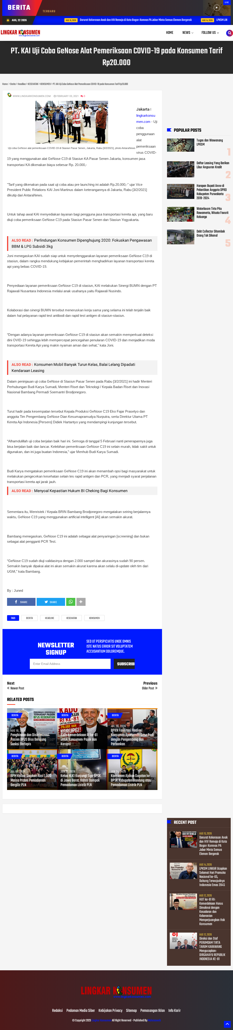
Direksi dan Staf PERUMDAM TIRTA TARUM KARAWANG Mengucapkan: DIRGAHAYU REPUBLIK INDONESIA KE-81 (212, 949)
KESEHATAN (71, 618)
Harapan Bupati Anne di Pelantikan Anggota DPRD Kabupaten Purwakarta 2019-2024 (212, 192)
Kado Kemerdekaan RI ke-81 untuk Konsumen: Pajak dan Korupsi (79, 740)
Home (169, 33)
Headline (49, 618)
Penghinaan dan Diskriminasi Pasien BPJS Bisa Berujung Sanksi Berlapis (29, 740)
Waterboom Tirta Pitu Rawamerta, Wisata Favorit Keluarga (212, 213)
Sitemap (131, 1010)
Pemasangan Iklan (152, 1010)
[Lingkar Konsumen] (116, 1001)
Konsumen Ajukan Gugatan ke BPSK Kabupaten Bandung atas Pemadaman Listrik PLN (131, 780)
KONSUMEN (94, 618)
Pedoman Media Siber (80, 1010)
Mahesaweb (154, 1020)
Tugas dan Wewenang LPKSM (210, 143)
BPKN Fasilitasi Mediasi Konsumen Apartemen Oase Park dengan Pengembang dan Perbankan (132, 737)
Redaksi (57, 1010)
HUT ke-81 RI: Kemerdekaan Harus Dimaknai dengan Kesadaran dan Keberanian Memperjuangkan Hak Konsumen (212, 912)
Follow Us (209, 33)
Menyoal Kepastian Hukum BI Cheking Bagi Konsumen (80, 490)
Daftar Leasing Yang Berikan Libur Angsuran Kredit (213, 165)
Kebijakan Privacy (110, 1010)
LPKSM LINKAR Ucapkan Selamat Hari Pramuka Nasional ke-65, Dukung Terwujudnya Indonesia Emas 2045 (213, 877)
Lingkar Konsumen (101, 1020)
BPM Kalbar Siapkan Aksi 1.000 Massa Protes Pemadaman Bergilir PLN (30, 780)
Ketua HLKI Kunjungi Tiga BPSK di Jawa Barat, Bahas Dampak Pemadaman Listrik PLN (81, 780)
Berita (29, 618)
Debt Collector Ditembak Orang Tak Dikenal (211, 234)
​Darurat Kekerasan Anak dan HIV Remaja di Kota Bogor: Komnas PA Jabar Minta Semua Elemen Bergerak (122, 20)
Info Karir (174, 1010)
